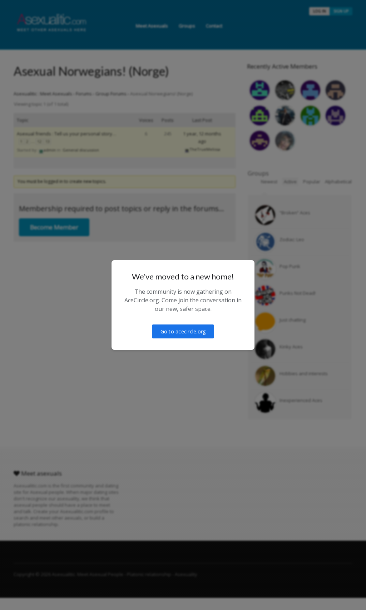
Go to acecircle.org (183, 331)
